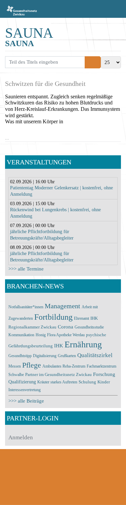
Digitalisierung (44, 355)
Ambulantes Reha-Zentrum (63, 366)
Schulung (87, 381)
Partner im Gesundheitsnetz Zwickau (58, 374)
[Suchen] (89, 62)
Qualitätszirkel (95, 355)
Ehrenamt (81, 318)
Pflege (31, 365)
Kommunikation (21, 335)
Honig (41, 335)
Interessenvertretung (24, 389)
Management (62, 306)
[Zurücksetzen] (97, 62)
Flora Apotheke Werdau (66, 335)
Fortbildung (53, 317)
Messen (14, 366)
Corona (66, 326)
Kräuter (43, 382)
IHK (58, 345)
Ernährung (83, 344)
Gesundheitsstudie (89, 327)
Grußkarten (67, 355)
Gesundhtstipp (20, 355)
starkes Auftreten (63, 382)
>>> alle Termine (26, 269)
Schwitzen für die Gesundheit (45, 83)
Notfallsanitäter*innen (25, 307)
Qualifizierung (22, 381)
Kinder (103, 381)
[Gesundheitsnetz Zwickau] (22, 9)
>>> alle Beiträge (26, 401)
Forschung (104, 374)
